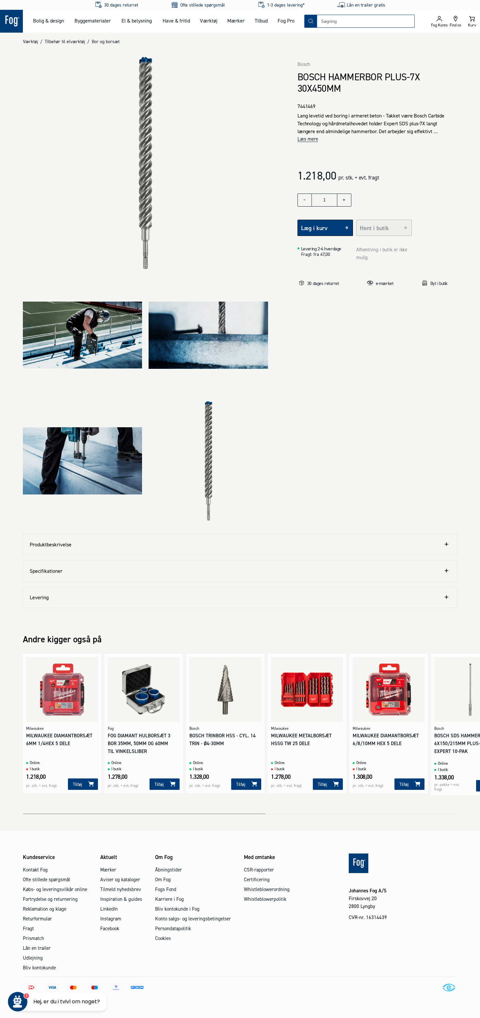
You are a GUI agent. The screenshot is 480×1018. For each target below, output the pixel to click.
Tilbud (261, 20)
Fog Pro (286, 20)
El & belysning (136, 20)
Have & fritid (176, 20)
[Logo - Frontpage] (11, 21)
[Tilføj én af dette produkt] (344, 200)
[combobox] (365, 21)
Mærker (236, 20)
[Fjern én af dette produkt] (304, 200)
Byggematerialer (92, 20)
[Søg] (311, 21)
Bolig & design (48, 20)
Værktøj (208, 20)
